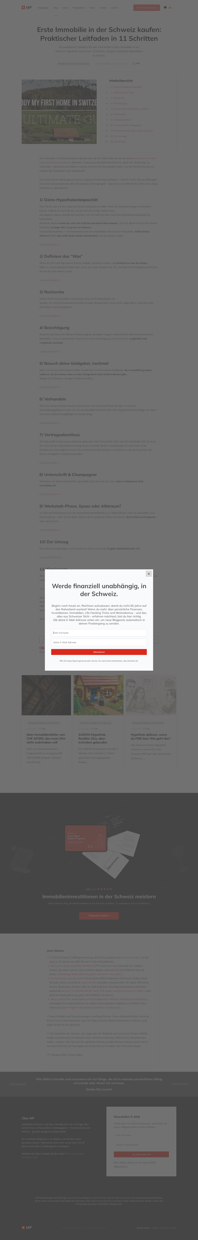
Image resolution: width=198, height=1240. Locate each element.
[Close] (149, 574)
